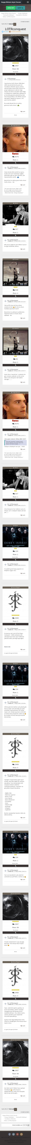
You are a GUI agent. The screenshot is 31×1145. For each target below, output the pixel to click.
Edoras (16, 203)
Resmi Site (7, 647)
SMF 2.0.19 (4, 1137)
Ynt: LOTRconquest (12, 167)
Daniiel (13, 1141)
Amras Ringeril (16, 587)
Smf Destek (19, 1139)
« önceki (22, 21)
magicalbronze (16, 125)
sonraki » (27, 21)
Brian (25, 1141)
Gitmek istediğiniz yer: (17, 1125)
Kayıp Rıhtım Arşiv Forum (11, 2)
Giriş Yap (11, 8)
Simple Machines (18, 1137)
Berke (16, 525)
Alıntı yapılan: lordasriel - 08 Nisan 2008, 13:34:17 (15, 439)
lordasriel (16, 328)
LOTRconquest (11, 78)
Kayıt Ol (20, 8)
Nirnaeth (16, 259)
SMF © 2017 (10, 1137)
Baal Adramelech (16, 35)
